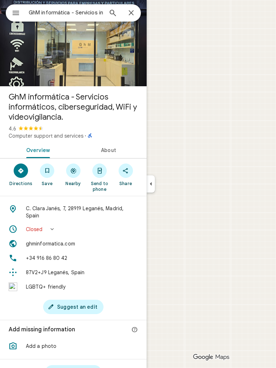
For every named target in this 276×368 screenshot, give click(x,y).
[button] (73, 229)
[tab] (36, 149)
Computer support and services (46, 136)
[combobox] (66, 12)
